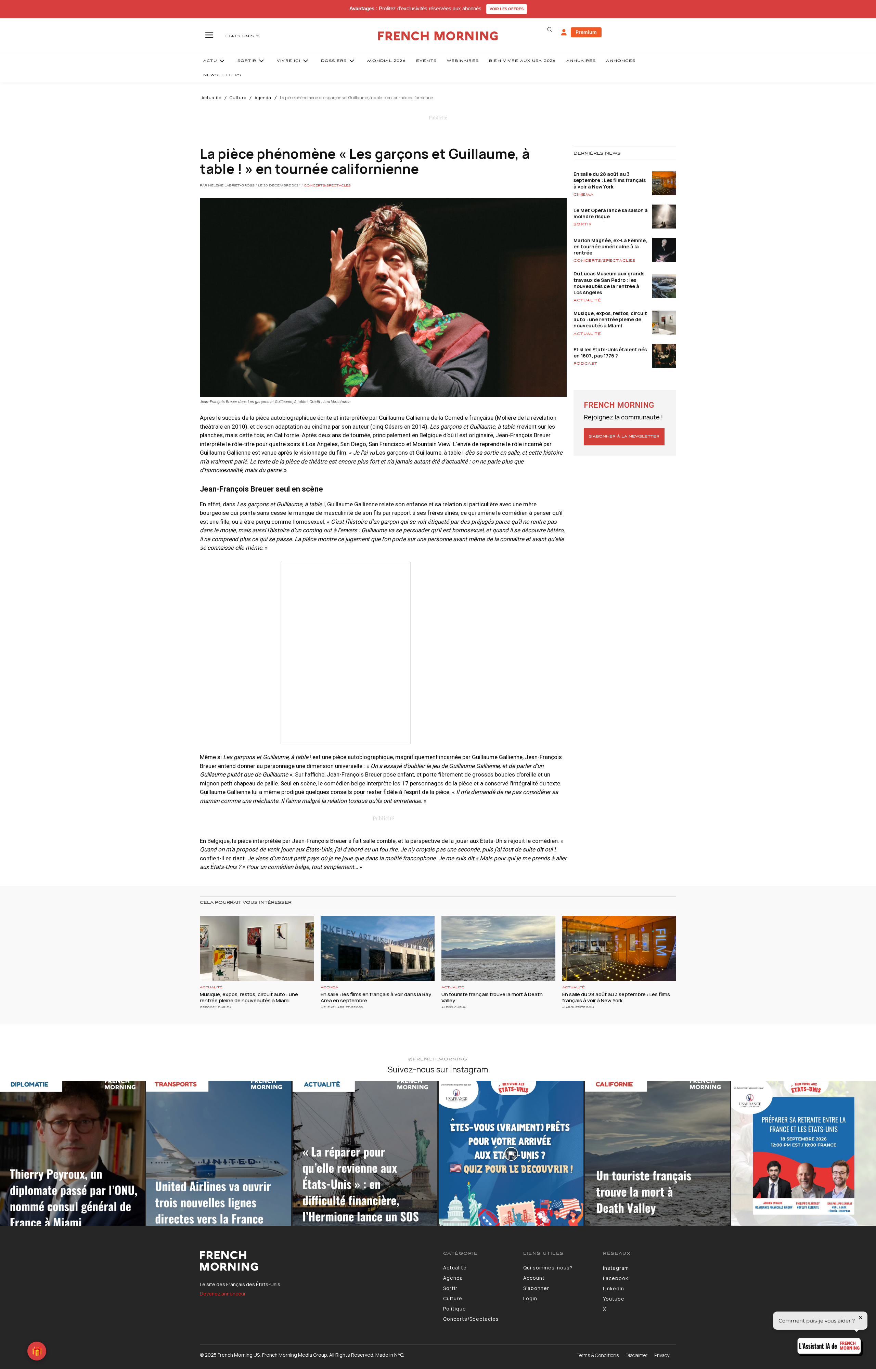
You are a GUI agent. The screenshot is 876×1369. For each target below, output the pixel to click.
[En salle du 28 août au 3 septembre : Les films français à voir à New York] (619, 948)
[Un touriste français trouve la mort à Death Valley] (498, 948)
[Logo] (316, 1261)
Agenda (263, 98)
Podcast (585, 364)
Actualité (211, 98)
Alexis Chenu (453, 1007)
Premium (586, 32)
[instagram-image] (72, 1153)
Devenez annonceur (223, 1293)
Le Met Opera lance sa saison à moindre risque (611, 213)
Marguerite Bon (578, 1007)
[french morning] (438, 36)
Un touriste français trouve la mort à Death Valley (492, 997)
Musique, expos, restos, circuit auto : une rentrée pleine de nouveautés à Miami (610, 319)
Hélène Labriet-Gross (342, 1007)
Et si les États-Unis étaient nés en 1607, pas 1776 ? (610, 352)
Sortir (583, 224)
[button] (549, 29)
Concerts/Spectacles (327, 185)
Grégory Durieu (215, 1007)
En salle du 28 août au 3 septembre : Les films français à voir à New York (610, 180)
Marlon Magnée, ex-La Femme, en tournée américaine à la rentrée (610, 246)
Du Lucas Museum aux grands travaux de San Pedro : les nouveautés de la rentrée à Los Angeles (609, 283)
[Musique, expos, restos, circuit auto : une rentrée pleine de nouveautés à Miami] (257, 948)
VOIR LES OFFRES (507, 9)
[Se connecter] (564, 32)
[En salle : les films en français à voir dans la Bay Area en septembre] (378, 948)
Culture (238, 98)
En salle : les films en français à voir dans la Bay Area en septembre (376, 997)
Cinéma (584, 195)
